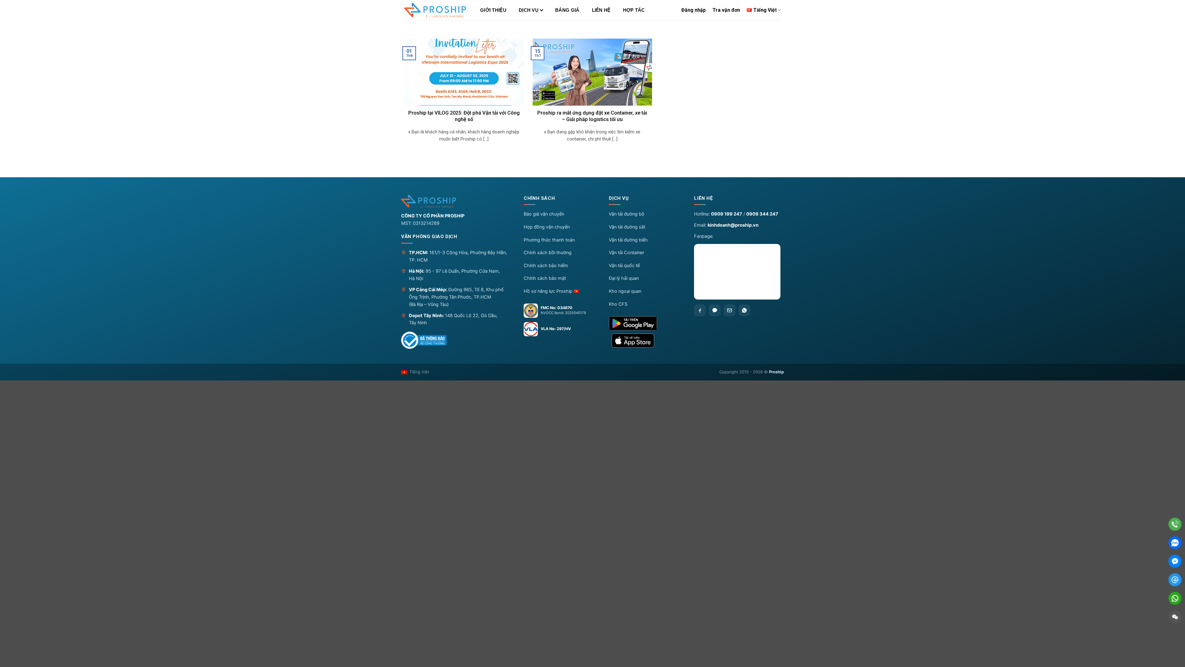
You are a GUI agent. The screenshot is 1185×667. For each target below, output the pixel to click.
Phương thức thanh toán (549, 240)
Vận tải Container (626, 252)
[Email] (729, 310)
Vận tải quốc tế (624, 265)
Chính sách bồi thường (548, 252)
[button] (561, 200)
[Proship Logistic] (435, 10)
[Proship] (457, 201)
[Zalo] (715, 310)
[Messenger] (1175, 561)
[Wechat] (1175, 617)
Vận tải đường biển (628, 240)
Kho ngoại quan (625, 291)
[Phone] (1175, 524)
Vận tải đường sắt (627, 227)
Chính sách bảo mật (545, 278)
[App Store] (646, 341)
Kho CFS (618, 304)
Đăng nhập (693, 10)
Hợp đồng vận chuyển (547, 227)
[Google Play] (646, 323)
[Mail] (1175, 580)
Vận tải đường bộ (626, 214)
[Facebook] (700, 310)
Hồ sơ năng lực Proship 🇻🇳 (551, 291)
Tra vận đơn (726, 10)
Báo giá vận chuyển (544, 214)
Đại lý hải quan (624, 278)
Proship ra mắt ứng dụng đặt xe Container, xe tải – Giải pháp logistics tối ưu (592, 116)
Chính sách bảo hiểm (546, 265)
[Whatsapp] (744, 310)
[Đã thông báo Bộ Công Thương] (424, 340)
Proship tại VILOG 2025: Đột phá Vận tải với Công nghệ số (464, 116)
